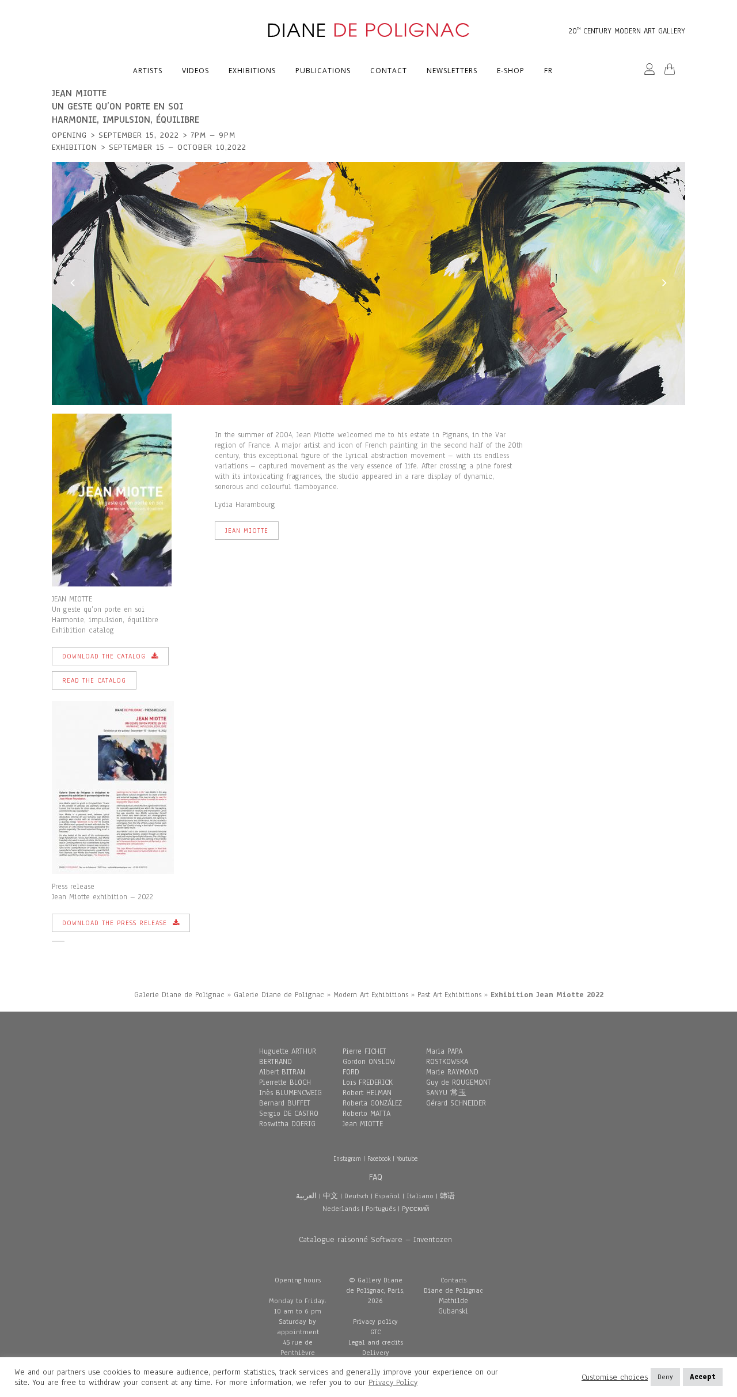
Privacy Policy (392, 1382)
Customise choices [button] (615, 1377)
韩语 (447, 1196)
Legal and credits (375, 1342)
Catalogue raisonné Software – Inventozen (375, 1239)
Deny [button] (665, 1376)
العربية (306, 1196)
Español (387, 1196)
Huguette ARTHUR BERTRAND (287, 1056)
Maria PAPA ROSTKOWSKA (447, 1056)
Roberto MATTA (366, 1113)
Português (381, 1208)
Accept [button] (703, 1376)
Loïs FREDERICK (368, 1082)
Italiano (420, 1196)
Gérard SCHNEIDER (456, 1103)
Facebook (378, 1158)
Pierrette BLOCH (285, 1082)
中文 (330, 1196)
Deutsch (356, 1196)
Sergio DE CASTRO (288, 1113)
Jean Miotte (246, 530)
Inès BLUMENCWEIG (290, 1093)
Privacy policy (375, 1321)
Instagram (347, 1158)
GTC (375, 1332)
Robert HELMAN (367, 1093)
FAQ (375, 1177)
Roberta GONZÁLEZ (372, 1103)
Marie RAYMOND (452, 1072)
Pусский (415, 1208)
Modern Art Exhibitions (370, 995)
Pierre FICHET (364, 1051)
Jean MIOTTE (363, 1124)
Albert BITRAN (282, 1072)
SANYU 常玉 (446, 1093)
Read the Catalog (94, 680)
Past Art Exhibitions (449, 995)
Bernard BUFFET (284, 1103)
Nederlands (340, 1208)
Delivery (375, 1352)
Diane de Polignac (453, 1290)
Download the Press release (114, 922)
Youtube (407, 1158)
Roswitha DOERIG (287, 1124)
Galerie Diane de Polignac (179, 995)
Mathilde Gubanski (453, 1306)
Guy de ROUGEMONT (458, 1082)
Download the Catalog (104, 656)
